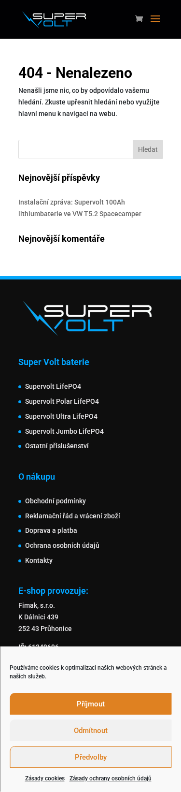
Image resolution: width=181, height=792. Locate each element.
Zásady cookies (45, 778)
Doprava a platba (51, 530)
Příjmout (91, 704)
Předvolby (91, 757)
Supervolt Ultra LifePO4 (61, 416)
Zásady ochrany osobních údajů (111, 778)
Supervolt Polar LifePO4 (62, 401)
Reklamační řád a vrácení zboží (72, 516)
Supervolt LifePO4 (53, 386)
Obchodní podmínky (55, 501)
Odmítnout (91, 730)
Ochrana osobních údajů (62, 545)
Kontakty (39, 560)
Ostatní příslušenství (57, 446)
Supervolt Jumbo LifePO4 (64, 431)
